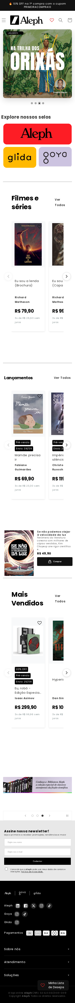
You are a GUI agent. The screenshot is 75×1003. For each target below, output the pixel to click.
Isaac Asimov (25, 698)
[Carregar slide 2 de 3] (37, 815)
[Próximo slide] (49, 815)
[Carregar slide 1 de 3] (32, 815)
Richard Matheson (22, 300)
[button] (60, 20)
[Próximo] (66, 276)
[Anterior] (8, 276)
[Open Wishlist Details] (52, 20)
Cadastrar (37, 861)
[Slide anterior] (25, 815)
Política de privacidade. (32, 872)
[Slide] (37, 785)
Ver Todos (60, 202)
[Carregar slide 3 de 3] (42, 815)
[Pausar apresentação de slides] (67, 815)
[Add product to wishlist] (39, 226)
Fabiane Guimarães (23, 467)
